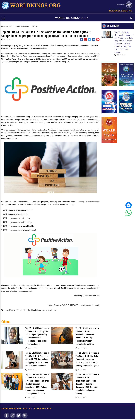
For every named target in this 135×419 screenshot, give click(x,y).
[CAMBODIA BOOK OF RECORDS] (126, 101)
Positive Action (15, 310)
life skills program (39, 310)
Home (4, 26)
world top (52, 310)
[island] (126, 74)
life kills (27, 310)
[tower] (109, 74)
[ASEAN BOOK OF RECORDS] (109, 101)
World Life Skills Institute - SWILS (23, 26)
